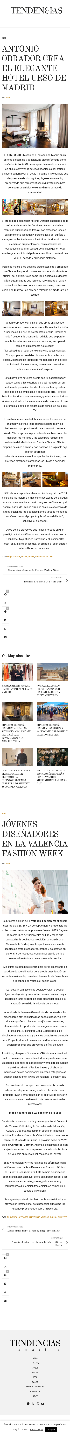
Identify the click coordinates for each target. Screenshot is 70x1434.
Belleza (35, 1363)
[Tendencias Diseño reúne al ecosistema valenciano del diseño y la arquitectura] (52, 711)
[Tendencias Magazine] (36, 8)
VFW (65, 1217)
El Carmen (12, 1217)
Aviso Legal (36, 1429)
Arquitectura (13, 557)
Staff (35, 1396)
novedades (23, 1217)
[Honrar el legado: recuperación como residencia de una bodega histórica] (52, 672)
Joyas (35, 1368)
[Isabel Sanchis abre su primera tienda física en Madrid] (17, 672)
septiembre (34, 1217)
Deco (4, 38)
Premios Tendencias (35, 1387)
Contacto (35, 1391)
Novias (35, 1372)
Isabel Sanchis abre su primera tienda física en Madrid (17, 689)
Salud (35, 1382)
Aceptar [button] (51, 1429)
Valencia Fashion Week (52, 1217)
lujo (51, 557)
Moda (4, 814)
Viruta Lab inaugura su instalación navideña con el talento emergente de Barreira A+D (52, 777)
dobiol (7, 97)
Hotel (31, 557)
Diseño (24, 557)
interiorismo (41, 557)
